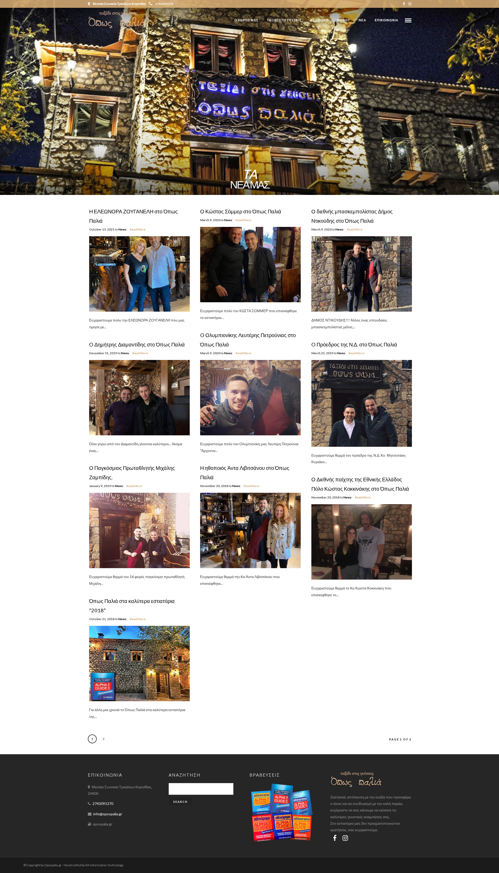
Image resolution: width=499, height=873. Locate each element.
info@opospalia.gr (107, 814)
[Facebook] (335, 838)
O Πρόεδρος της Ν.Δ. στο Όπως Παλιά (354, 344)
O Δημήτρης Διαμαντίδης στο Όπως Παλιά (137, 344)
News (122, 229)
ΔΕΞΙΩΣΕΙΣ (319, 20)
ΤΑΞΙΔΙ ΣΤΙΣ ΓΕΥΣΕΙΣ (284, 20)
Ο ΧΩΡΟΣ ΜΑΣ (246, 20)
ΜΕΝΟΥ (343, 20)
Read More (138, 229)
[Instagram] (409, 4)
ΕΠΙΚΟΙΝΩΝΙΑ (386, 20)
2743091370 (164, 4)
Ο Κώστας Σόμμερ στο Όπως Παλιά (240, 211)
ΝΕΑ (362, 20)
